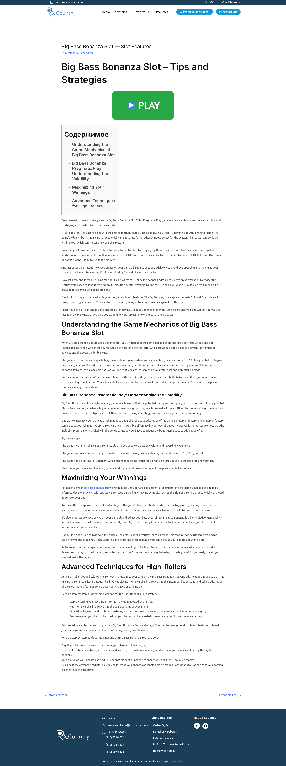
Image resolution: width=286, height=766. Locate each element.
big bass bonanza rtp (96, 487)
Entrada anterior (55, 694)
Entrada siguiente (230, 694)
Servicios (121, 11)
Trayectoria (141, 11)
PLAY (148, 105)
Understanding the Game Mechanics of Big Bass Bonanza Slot (93, 149)
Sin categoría (71, 52)
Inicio (106, 11)
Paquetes (162, 11)
